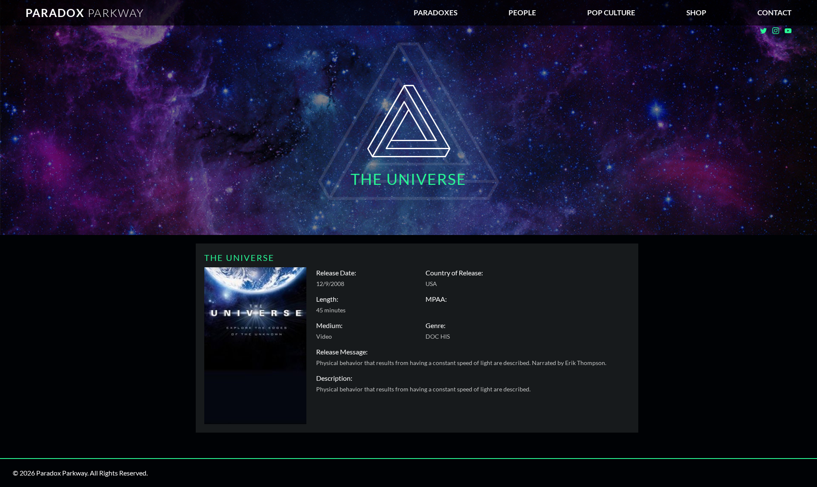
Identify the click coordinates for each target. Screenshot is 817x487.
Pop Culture (611, 12)
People (522, 12)
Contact (774, 12)
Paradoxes (435, 12)
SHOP (696, 12)
